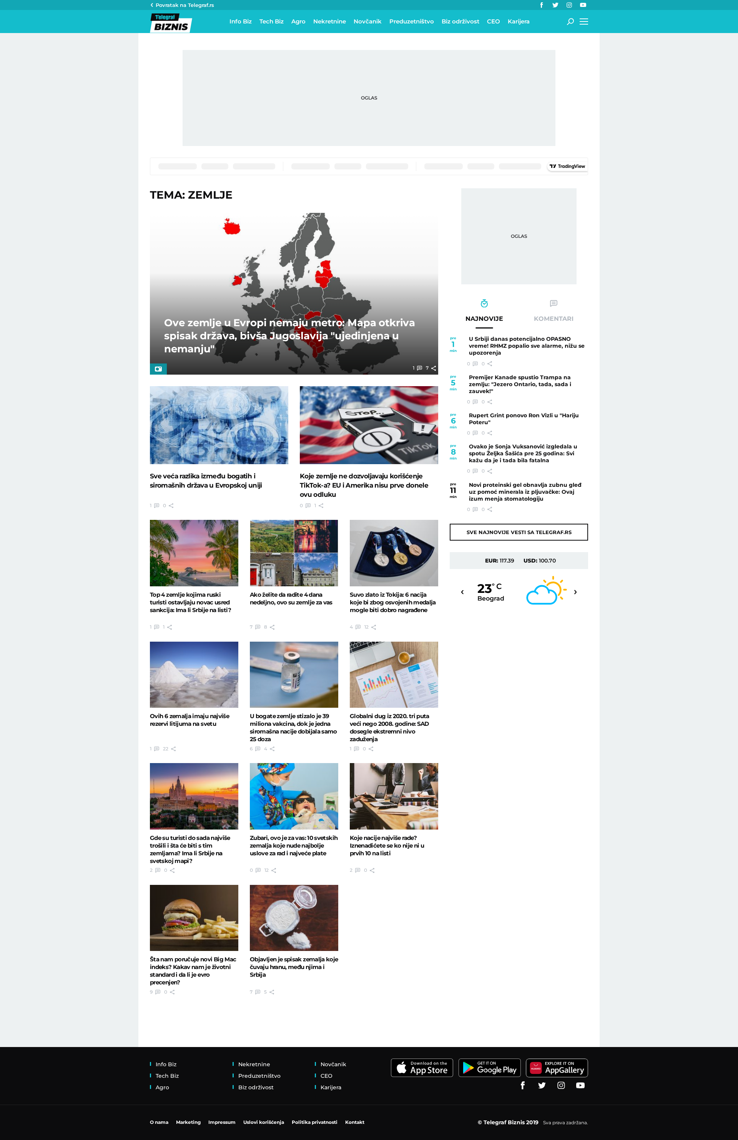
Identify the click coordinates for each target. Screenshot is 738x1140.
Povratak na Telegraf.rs (185, 5)
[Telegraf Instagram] (569, 5)
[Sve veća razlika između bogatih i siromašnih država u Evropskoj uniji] (219, 425)
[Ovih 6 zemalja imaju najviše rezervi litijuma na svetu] (194, 675)
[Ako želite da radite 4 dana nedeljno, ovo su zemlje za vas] (294, 553)
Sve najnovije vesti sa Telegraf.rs (519, 532)
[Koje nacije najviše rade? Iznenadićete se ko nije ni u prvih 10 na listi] (394, 796)
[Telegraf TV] (583, 5)
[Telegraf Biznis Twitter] (555, 5)
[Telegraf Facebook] (542, 5)
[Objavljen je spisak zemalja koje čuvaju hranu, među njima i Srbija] (294, 918)
